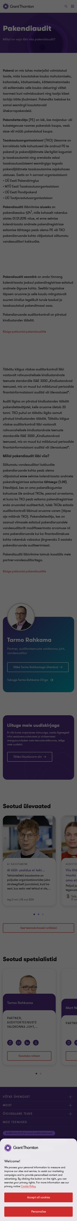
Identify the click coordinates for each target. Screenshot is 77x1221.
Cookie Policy (28, 1186)
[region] (38, 1180)
